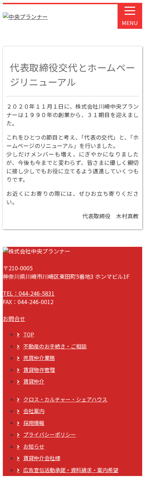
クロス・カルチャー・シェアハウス (65, 399)
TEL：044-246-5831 (29, 293)
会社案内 (33, 410)
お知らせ (33, 446)
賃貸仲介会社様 (41, 458)
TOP (28, 334)
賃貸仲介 (33, 381)
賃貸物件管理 (39, 369)
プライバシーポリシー (49, 434)
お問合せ (14, 318)
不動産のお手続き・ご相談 (55, 346)
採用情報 (33, 422)
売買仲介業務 (39, 357)
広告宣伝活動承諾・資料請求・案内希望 (70, 470)
